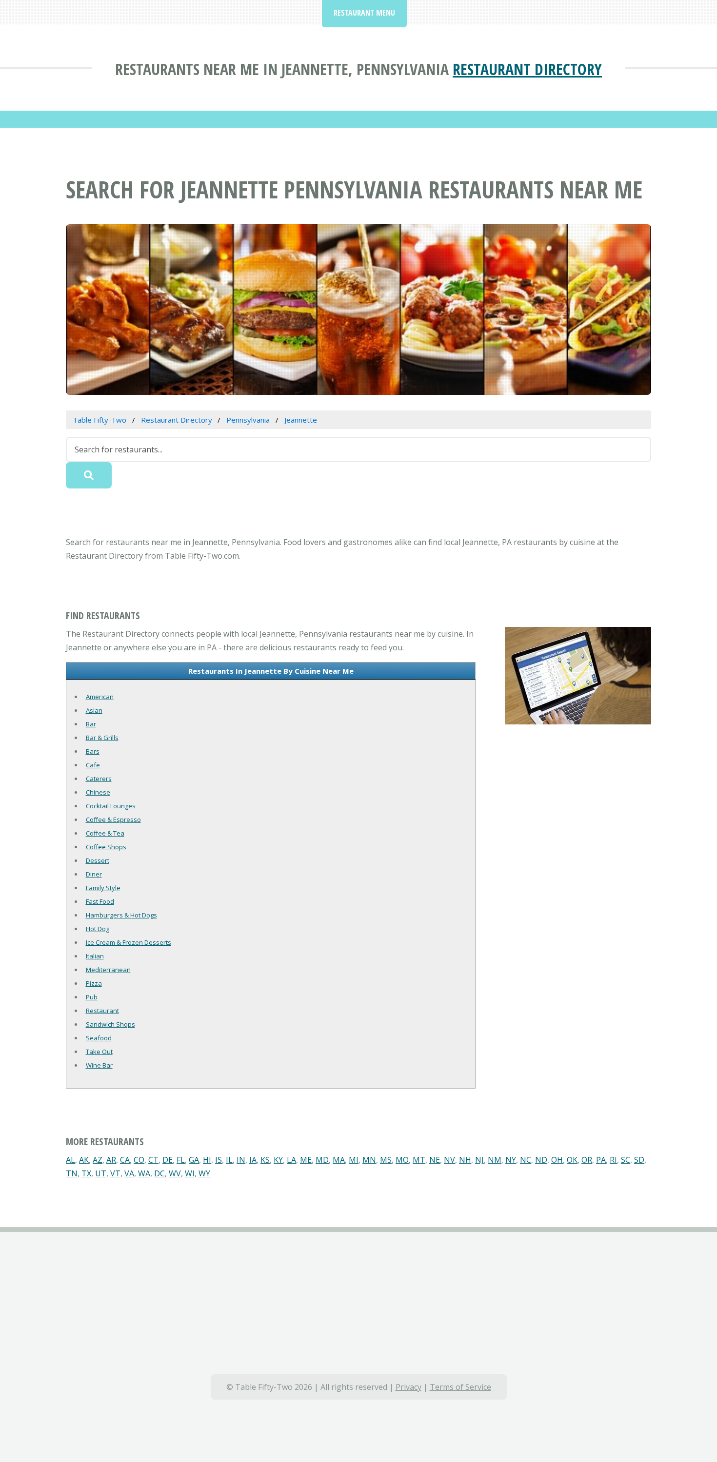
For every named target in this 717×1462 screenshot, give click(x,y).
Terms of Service (460, 1387)
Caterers (99, 778)
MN (369, 1159)
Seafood (99, 1037)
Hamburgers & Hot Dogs (121, 915)
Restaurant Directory (527, 68)
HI (207, 1159)
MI (353, 1159)
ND (541, 1159)
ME (306, 1159)
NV (449, 1159)
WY (204, 1173)
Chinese (98, 792)
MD (322, 1159)
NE (434, 1159)
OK (572, 1159)
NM (494, 1159)
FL (181, 1159)
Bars (93, 751)
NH (465, 1159)
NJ (479, 1159)
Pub (92, 997)
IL (229, 1159)
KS (265, 1159)
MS (386, 1159)
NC (525, 1159)
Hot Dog (97, 928)
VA (129, 1173)
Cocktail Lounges (111, 805)
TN (72, 1173)
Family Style (103, 887)
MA (339, 1159)
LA (291, 1159)
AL (70, 1159)
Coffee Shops (106, 846)
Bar (91, 724)
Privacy (408, 1387)
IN (241, 1159)
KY (278, 1159)
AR (111, 1159)
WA (144, 1173)
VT (115, 1173)
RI (613, 1159)
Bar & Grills (102, 737)
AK (84, 1159)
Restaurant (102, 1010)
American (100, 696)
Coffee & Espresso (113, 819)
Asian (94, 710)
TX (86, 1173)
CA (125, 1159)
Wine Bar (99, 1065)
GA (194, 1159)
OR (586, 1159)
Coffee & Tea (105, 833)
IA (253, 1159)
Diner (94, 874)
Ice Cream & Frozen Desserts (128, 942)
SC (625, 1159)
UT (100, 1173)
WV (175, 1173)
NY (510, 1159)
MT (419, 1159)
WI (190, 1173)
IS (218, 1159)
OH (557, 1159)
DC (159, 1173)
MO (402, 1159)
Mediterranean (108, 969)
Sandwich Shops (110, 1024)
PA (601, 1159)
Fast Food (100, 901)
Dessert (97, 860)
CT (153, 1159)
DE (167, 1159)
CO (139, 1159)
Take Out (99, 1051)
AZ (97, 1159)
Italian (95, 956)
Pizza (94, 983)
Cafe (93, 764)
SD (639, 1159)
